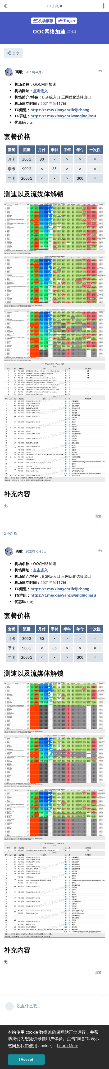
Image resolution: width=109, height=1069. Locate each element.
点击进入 (40, 90)
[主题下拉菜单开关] (103, 6)
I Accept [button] (26, 1059)
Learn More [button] (67, 1046)
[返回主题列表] (5, 6)
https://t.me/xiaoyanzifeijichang (59, 109)
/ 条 (53, 5)
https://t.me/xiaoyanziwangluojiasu (63, 115)
